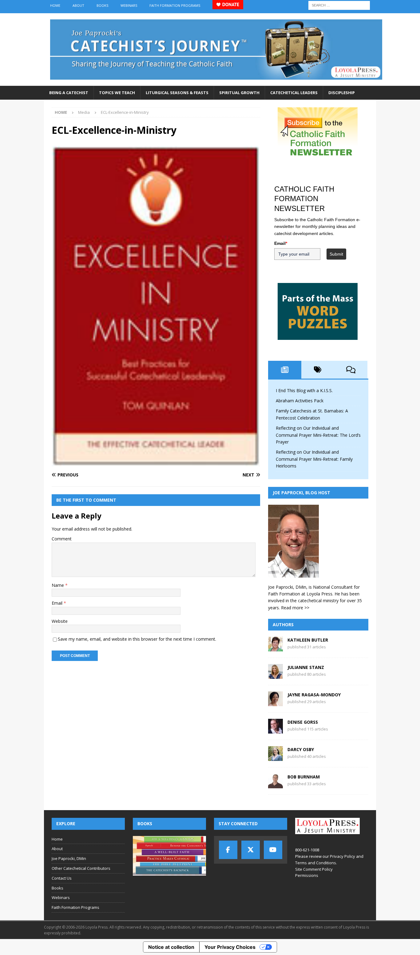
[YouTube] (273, 850)
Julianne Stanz (305, 667)
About (78, 5)
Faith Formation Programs (174, 5)
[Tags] (318, 370)
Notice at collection (171, 947)
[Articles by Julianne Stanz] (275, 675)
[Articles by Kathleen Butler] (275, 648)
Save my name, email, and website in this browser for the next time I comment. (137, 639)
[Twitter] (250, 850)
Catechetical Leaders (294, 92)
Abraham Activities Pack (299, 401)
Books (102, 5)
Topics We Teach (117, 92)
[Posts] (284, 370)
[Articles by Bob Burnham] (275, 785)
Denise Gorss (302, 722)
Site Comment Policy (314, 869)
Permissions (306, 875)
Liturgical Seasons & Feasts (177, 92)
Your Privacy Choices (230, 947)
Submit (336, 254)
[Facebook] (228, 850)
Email (58, 603)
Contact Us (62, 878)
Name (58, 585)
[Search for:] (339, 5)
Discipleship (341, 92)
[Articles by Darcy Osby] (275, 757)
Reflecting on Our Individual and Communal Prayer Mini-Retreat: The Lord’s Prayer (318, 435)
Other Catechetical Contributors (81, 868)
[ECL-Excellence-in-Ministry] (156, 463)
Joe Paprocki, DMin (69, 858)
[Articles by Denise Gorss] (275, 730)
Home (55, 5)
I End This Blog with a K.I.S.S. (304, 390)
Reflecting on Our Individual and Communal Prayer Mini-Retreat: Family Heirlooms (314, 459)
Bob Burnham (303, 777)
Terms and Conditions (315, 862)
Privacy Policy (342, 856)
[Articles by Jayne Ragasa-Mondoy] (275, 703)
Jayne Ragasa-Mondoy (314, 695)
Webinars (129, 5)
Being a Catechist (68, 92)
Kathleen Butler (307, 640)
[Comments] (350, 370)
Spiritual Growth (239, 92)
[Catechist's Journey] (216, 82)
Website (60, 621)
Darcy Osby (300, 749)
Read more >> (295, 608)
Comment (62, 539)
